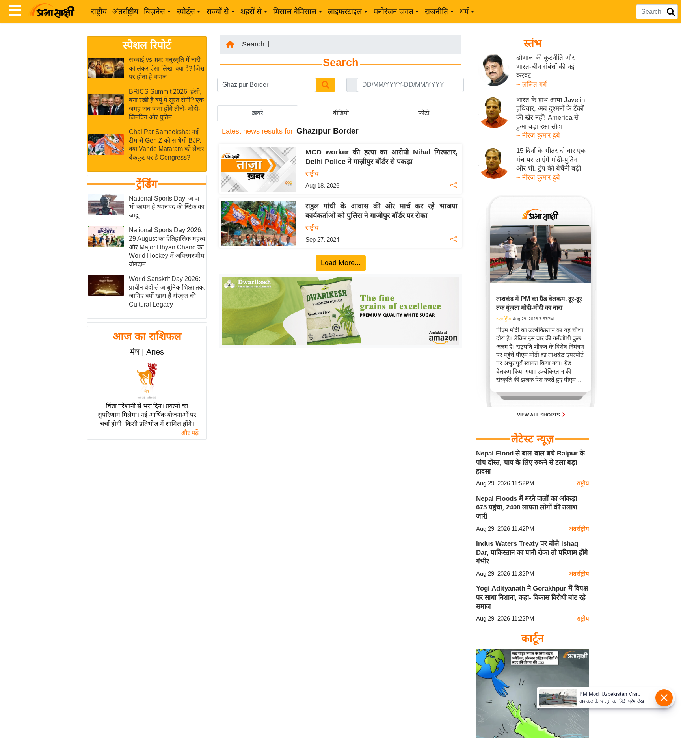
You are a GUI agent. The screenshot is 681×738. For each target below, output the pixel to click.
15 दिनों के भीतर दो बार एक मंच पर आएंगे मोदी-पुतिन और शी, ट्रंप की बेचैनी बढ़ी (551, 159)
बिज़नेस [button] (154, 11)
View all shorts (539, 415)
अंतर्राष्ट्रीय (125, 11)
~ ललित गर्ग (531, 84)
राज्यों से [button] (218, 11)
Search (253, 44)
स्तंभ (532, 43)
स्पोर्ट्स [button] (186, 11)
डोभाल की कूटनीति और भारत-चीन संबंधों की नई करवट (545, 66)
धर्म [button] (464, 11)
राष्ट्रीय (99, 11)
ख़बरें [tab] (257, 113)
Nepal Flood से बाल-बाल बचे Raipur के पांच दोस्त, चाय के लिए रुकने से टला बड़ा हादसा (530, 462)
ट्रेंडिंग (146, 184)
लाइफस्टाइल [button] (345, 11)
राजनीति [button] (436, 11)
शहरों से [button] (251, 11)
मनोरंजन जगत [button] (393, 11)
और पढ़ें (190, 432)
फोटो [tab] (423, 113)
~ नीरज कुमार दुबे (538, 135)
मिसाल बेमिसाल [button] (294, 11)
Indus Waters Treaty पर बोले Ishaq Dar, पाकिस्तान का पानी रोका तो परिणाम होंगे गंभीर (532, 552)
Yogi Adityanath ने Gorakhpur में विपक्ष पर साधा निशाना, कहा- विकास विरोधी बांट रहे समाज (532, 597)
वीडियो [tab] (341, 113)
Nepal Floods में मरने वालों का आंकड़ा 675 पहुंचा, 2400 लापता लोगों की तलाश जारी (526, 507)
